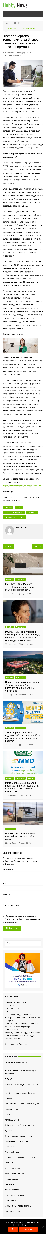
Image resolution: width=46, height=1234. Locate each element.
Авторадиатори (12, 1120)
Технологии (17, 55)
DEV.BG (8, 1079)
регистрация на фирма (15, 1195)
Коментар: (8, 870)
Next (36, 546)
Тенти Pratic (10, 1163)
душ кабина (10, 1131)
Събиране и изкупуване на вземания (21, 1158)
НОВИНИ (8, 55)
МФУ (19, 508)
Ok (13, 1229)
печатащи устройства (14, 512)
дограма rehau (11, 1109)
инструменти (10, 1200)
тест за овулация (12, 1190)
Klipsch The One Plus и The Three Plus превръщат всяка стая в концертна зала (20, 587)
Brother (9, 508)
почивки (8, 1098)
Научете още (28, 1229)
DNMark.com (10, 1147)
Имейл (6, 895)
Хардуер (31, 778)
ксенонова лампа (12, 1168)
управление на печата (15, 517)
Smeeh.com (24, 1044)
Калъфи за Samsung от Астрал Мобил (21, 1085)
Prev (10, 546)
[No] (43, 1227)
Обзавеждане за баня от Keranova (20, 1125)
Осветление (20, 678)
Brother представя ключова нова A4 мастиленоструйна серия (20, 836)
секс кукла (9, 1184)
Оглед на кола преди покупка (18, 1206)
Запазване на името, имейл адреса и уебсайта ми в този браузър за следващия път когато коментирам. (22, 919)
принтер (32, 512)
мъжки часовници (13, 1179)
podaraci (8, 1114)
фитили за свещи (12, 1211)
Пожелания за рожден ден (16, 1141)
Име (5, 884)
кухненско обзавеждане (15, 1174)
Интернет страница (11, 905)
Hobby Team (12, 644)
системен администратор (16, 1062)
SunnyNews (9, 53)
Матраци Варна (12, 1152)
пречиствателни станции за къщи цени (22, 1104)
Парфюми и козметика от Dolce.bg (20, 1093)
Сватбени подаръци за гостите (18, 1136)
